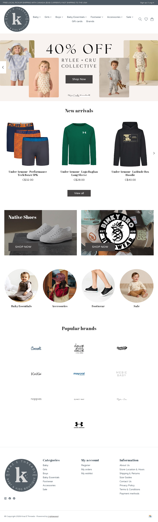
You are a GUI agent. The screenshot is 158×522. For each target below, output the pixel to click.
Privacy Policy (127, 485)
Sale (137, 306)
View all (79, 193)
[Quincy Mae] (79, 399)
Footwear (98, 306)
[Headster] (122, 348)
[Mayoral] (79, 374)
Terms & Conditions (130, 489)
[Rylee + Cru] (122, 399)
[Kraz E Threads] (17, 19)
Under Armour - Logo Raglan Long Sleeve (79, 173)
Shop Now (79, 79)
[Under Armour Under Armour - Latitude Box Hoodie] (130, 144)
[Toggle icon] (140, 19)
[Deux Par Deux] (79, 348)
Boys (45, 473)
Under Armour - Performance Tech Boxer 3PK (28, 173)
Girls (45, 469)
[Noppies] (36, 399)
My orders (86, 469)
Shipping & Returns (130, 473)
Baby (45, 465)
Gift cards (77, 21)
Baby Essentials (21, 306)
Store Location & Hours (132, 469)
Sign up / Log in (147, 3)
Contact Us (125, 481)
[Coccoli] (36, 348)
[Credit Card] (150, 516)
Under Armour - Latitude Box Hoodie (130, 173)
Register (85, 465)
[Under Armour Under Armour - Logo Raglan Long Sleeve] (79, 144)
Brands (90, 21)
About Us (125, 465)
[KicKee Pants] (36, 374)
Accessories (59, 306)
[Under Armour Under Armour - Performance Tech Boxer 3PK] (27, 144)
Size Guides (126, 477)
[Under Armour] (79, 425)
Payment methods (129, 493)
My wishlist (87, 473)
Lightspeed (53, 516)
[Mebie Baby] (122, 374)
